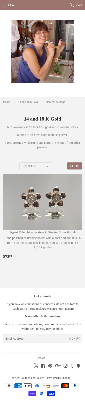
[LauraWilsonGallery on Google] (58, 366)
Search (41, 358)
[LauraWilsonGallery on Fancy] (78, 366)
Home (6, 102)
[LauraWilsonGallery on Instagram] (66, 366)
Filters (74, 166)
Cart (79, 5)
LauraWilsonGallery (32, 377)
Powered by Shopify (58, 377)
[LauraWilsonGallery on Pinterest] (50, 366)
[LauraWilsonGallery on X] (36, 366)
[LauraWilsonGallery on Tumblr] (72, 366)
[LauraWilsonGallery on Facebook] (43, 366)
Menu (11, 5)
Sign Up (74, 338)
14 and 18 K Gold (28, 102)
